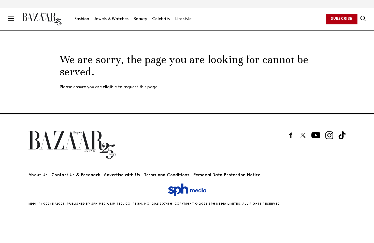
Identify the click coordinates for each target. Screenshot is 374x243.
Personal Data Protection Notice (226, 175)
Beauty (140, 19)
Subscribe (341, 19)
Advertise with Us (122, 175)
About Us (38, 175)
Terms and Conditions (167, 175)
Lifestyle (183, 19)
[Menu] (11, 19)
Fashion (82, 19)
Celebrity (161, 19)
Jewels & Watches (111, 19)
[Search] (363, 18)
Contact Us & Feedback (75, 175)
